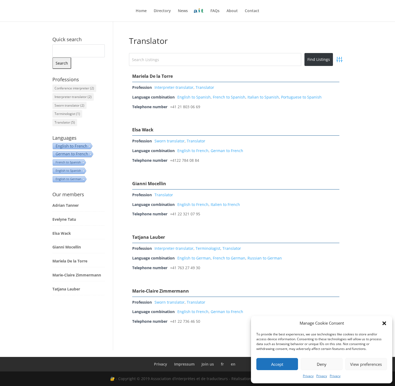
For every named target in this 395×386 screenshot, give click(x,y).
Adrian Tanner (65, 205)
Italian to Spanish (263, 97)
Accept (277, 364)
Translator (205, 87)
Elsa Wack (142, 130)
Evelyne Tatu (64, 219)
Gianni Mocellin (149, 184)
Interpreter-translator (174, 87)
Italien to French (225, 204)
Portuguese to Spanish (301, 97)
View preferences (366, 364)
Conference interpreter (74, 88)
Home (141, 11)
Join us (208, 364)
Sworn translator (170, 140)
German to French (227, 150)
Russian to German (264, 258)
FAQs (215, 11)
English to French (193, 150)
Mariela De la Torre (152, 76)
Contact (252, 11)
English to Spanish (194, 97)
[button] (384, 323)
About (232, 11)
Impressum (184, 364)
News (183, 11)
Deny (321, 364)
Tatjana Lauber (148, 237)
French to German (229, 258)
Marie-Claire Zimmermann (160, 291)
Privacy (308, 376)
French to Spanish (229, 97)
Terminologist (208, 248)
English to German (194, 258)
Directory (162, 11)
